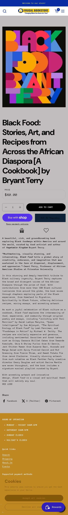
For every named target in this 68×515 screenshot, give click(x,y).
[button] (4, 11)
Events (6, 466)
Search (6, 455)
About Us (7, 462)
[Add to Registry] (22, 230)
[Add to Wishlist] (46, 230)
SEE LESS (7, 384)
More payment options (17, 224)
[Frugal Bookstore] (33, 11)
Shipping (7, 459)
